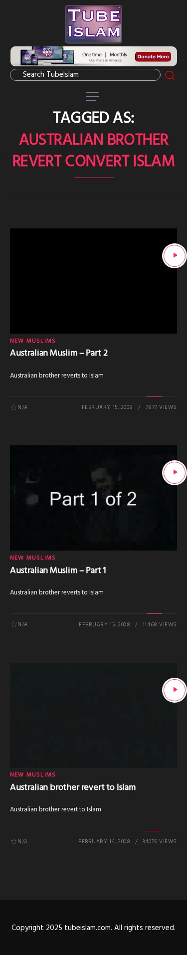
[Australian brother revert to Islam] (174, 690)
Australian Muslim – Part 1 (58, 571)
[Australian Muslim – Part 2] (174, 255)
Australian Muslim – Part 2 (58, 353)
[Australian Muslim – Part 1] (174, 472)
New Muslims (33, 341)
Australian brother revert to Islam (73, 787)
